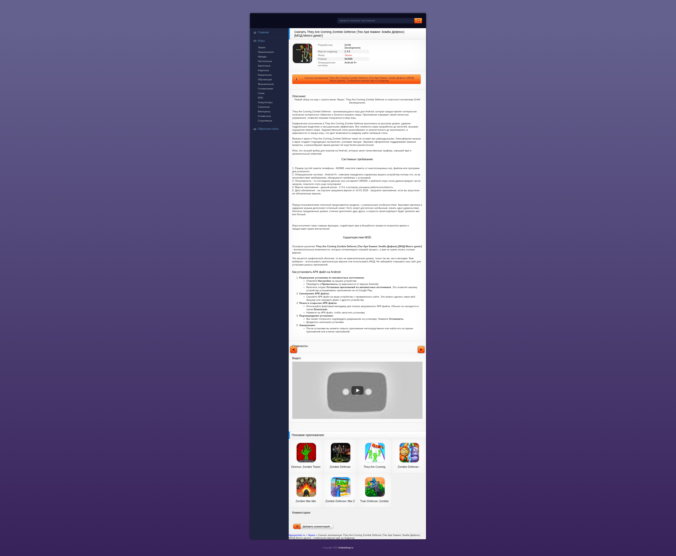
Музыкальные (266, 84)
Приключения (266, 52)
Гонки (261, 93)
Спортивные (265, 120)
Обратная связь (268, 128)
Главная (263, 32)
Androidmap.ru (346, 547)
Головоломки (265, 88)
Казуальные (265, 74)
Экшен (261, 47)
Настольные (265, 61)
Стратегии (264, 106)
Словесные (264, 116)
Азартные (263, 70)
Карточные (264, 65)
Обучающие (265, 79)
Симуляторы (265, 102)
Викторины (264, 111)
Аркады (262, 56)
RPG (260, 97)
